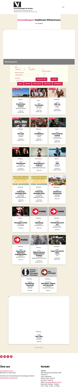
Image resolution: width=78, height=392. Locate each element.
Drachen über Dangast (20, 105)
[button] (39, 47)
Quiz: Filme (39, 336)
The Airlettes (39, 105)
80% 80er (20, 134)
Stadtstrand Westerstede (57, 192)
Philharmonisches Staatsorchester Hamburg (39, 253)
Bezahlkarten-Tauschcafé (30, 284)
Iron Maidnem (39, 134)
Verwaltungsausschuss (57, 223)
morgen (27, 83)
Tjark (57, 163)
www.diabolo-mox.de (6, 371)
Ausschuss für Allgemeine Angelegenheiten (21, 252)
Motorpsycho (20, 163)
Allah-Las (57, 104)
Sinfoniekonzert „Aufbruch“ (39, 164)
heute (20, 83)
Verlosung (47, 83)
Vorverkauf (57, 83)
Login (63, 7)
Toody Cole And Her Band (57, 252)
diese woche (37, 83)
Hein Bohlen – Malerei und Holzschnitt (48, 284)
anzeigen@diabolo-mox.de (53, 382)
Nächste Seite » (39, 347)
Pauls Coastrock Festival (57, 134)
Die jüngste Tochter (20, 223)
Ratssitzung (39, 223)
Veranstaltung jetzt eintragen (9, 378)
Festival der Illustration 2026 (20, 192)
